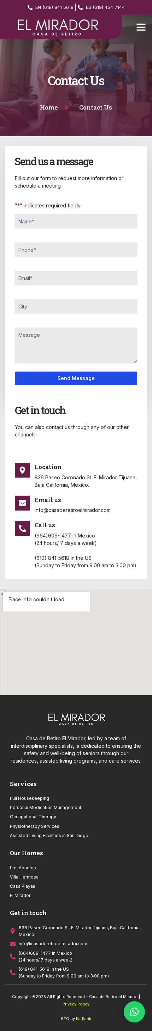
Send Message (76, 378)
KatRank (83, 1018)
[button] (141, 26)
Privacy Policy (76, 1004)
